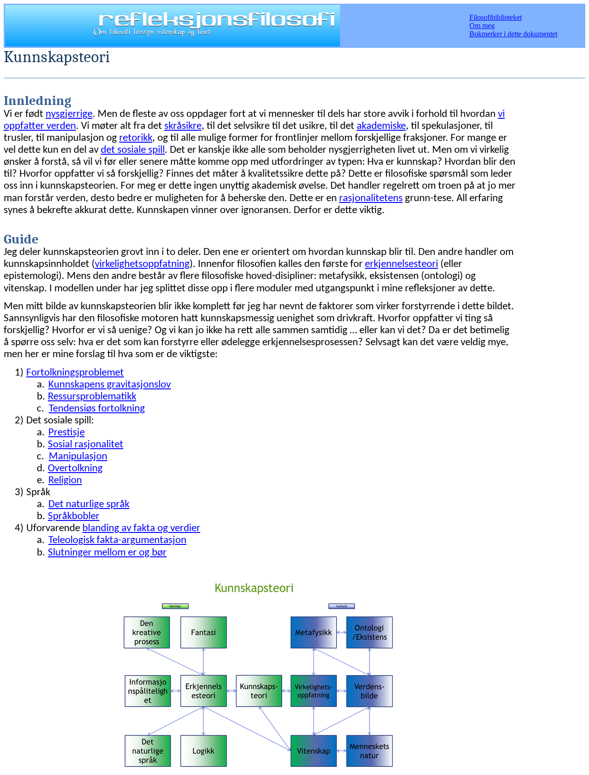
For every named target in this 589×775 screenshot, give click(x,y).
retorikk (135, 138)
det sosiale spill (133, 150)
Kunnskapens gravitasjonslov (109, 385)
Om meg (482, 25)
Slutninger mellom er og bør (107, 553)
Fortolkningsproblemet (75, 373)
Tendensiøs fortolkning (97, 409)
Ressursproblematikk (92, 397)
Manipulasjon (78, 456)
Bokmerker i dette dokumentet (513, 34)
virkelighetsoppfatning (142, 264)
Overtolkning (75, 468)
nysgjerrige (69, 114)
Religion (65, 480)
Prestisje (66, 433)
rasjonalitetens (371, 198)
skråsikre (183, 126)
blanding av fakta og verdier (141, 528)
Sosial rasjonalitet (85, 445)
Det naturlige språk (88, 504)
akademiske (381, 126)
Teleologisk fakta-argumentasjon (117, 540)
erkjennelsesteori (401, 264)
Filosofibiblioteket (495, 17)
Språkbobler (73, 516)
